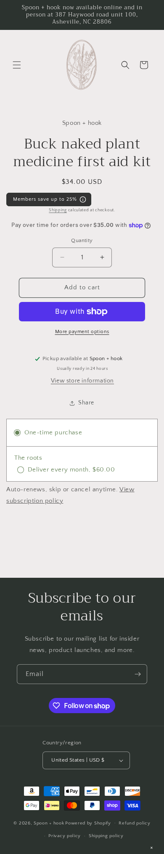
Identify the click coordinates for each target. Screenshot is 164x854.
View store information (82, 380)
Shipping (58, 210)
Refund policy (134, 823)
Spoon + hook (49, 822)
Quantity (82, 240)
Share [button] (86, 402)
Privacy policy (64, 835)
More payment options (82, 331)
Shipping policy (106, 835)
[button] (17, 65)
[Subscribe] (137, 674)
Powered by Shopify (88, 822)
